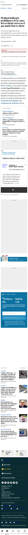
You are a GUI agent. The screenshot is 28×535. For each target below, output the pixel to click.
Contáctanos (5, 488)
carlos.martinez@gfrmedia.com (9, 74)
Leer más (17, 183)
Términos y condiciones (17, 515)
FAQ (3, 490)
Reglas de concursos (8, 494)
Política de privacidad (6, 515)
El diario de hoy (6, 492)
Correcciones (23, 517)
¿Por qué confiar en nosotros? (11, 498)
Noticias (3, 8)
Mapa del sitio (6, 496)
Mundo (10, 8)
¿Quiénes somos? (7, 486)
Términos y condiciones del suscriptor (10, 517)
